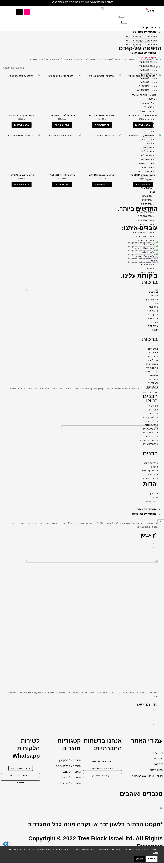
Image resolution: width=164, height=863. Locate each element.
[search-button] (124, 22)
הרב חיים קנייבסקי (143, 208)
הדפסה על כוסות (146, 509)
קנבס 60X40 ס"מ (147, 78)
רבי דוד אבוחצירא (144, 224)
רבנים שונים (146, 252)
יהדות (152, 260)
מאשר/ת (152, 859)
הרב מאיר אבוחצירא (142, 232)
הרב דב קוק (146, 204)
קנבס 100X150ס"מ (146, 90)
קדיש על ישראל (145, 171)
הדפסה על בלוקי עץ (144, 32)
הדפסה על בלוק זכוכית (143, 52)
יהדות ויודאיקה (145, 272)
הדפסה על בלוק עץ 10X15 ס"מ (140, 40)
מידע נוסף (139, 859)
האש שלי (148, 135)
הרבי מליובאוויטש (144, 220)
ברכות (152, 99)
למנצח (149, 143)
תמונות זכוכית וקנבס (144, 94)
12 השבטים (146, 103)
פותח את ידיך (145, 167)
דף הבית (158, 752)
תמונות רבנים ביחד (143, 256)
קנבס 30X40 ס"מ (147, 70)
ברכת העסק (146, 131)
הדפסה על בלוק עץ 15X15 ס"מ (140, 44)
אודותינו (158, 758)
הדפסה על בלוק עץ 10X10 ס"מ (140, 36)
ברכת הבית (146, 139)
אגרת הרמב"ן (146, 111)
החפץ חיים (147, 200)
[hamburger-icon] (161, 26)
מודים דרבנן (146, 147)
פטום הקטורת (145, 163)
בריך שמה (147, 119)
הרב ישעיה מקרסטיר (142, 228)
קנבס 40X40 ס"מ (147, 74)
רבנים (152, 192)
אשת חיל (148, 115)
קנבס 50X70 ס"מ (147, 82)
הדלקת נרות (146, 127)
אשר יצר (148, 107)
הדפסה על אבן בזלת (144, 514)
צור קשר (158, 764)
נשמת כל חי (146, 155)
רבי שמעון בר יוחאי (143, 248)
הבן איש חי (147, 196)
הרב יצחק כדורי (145, 216)
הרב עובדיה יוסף (144, 240)
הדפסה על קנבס (146, 57)
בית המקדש (146, 264)
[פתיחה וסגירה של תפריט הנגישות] (6, 844)
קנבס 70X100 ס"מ (146, 86)
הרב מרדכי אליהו (144, 236)
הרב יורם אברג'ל (144, 212)
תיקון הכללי (146, 180)
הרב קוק (148, 244)
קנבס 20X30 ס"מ (147, 62)
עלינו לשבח (146, 159)
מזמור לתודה (146, 151)
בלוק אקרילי (149, 27)
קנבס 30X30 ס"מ (147, 66)
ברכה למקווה (146, 123)
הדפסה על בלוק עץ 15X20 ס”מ (140, 48)
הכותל (149, 268)
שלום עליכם (146, 176)
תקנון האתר (156, 770)
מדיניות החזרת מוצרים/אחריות (146, 775)
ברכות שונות (146, 188)
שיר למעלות (146, 184)
